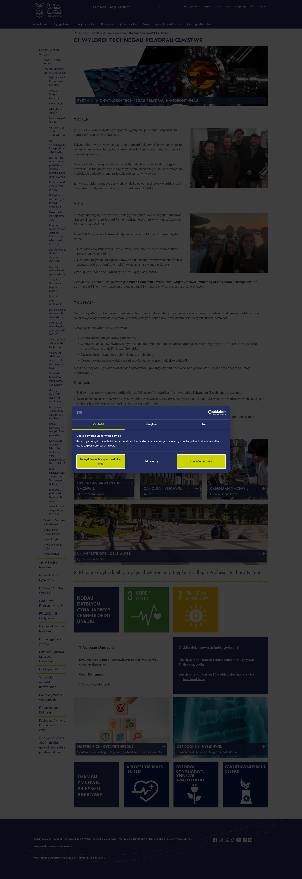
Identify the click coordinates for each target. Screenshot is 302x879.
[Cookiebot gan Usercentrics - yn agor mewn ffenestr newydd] (210, 413)
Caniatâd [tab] (98, 424)
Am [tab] (203, 424)
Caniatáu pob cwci (201, 461)
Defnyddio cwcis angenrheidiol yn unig (100, 461)
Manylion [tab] (151, 424)
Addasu (149, 461)
